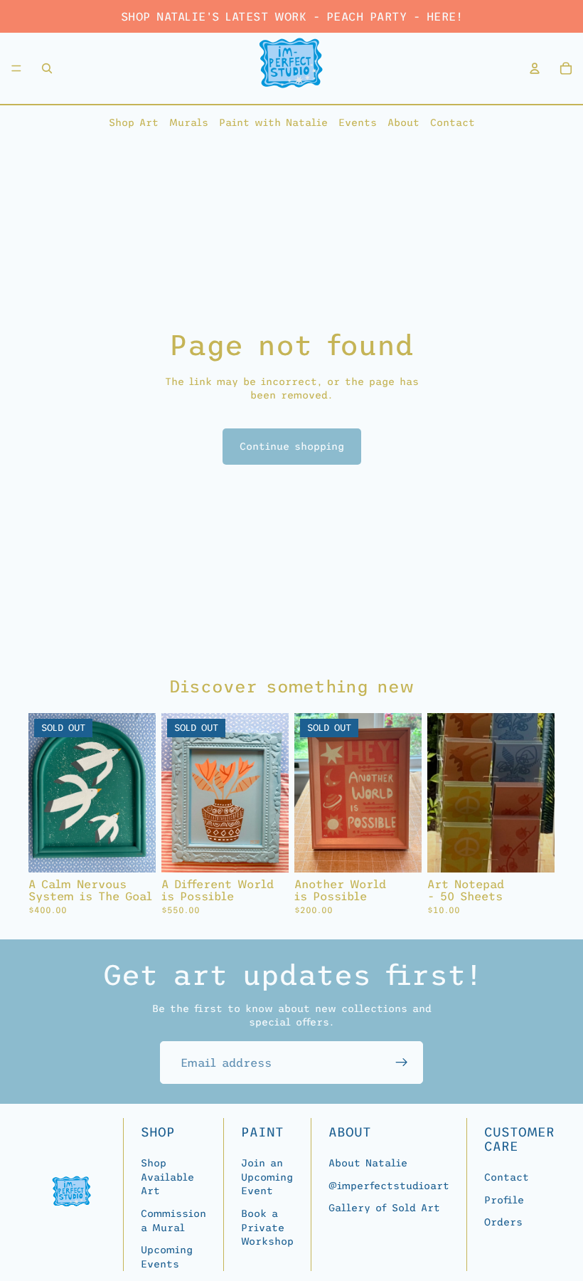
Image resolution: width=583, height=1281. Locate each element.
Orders (503, 1222)
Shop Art (134, 122)
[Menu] (16, 68)
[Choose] (532, 850)
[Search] (47, 68)
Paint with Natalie (273, 122)
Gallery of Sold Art (384, 1207)
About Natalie (367, 1163)
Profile (504, 1199)
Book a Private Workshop (267, 1227)
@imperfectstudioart (388, 1185)
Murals (188, 122)
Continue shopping (292, 446)
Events (357, 122)
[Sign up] (402, 1062)
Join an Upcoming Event (267, 1176)
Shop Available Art (167, 1176)
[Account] (534, 68)
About (403, 122)
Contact (452, 122)
